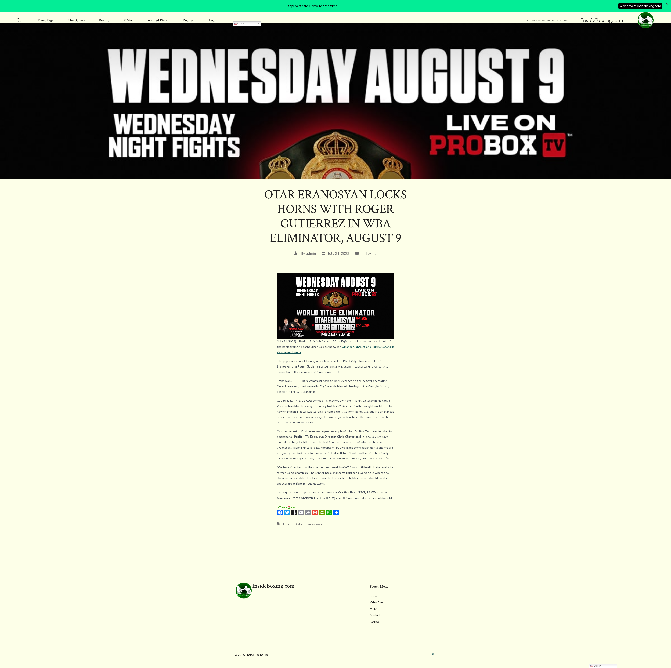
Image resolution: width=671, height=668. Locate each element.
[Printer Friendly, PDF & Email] (286, 507)
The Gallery (76, 20)
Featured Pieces (157, 20)
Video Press (377, 602)
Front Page (45, 20)
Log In (214, 20)
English (240, 23)
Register (189, 20)
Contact (375, 615)
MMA (127, 20)
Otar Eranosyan (309, 524)
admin (311, 253)
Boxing (104, 20)
